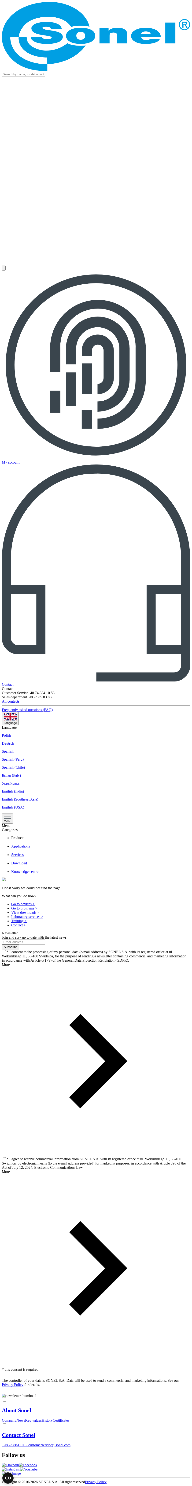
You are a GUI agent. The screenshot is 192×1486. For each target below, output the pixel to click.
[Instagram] (11, 1469)
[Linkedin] (10, 1465)
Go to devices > (23, 904)
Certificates (61, 1420)
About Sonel (16, 1410)
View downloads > (25, 912)
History (47, 1420)
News (20, 1420)
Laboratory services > (27, 917)
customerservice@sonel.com (49, 1445)
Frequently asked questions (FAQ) (27, 710)
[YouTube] (28, 1469)
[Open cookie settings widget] (8, 1478)
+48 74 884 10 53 (15, 1445)
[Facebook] (28, 1465)
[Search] (4, 268)
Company (9, 1420)
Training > (19, 921)
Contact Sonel (18, 1435)
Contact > (18, 925)
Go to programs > (24, 908)
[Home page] (96, 37)
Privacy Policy (12, 1385)
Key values (33, 1420)
